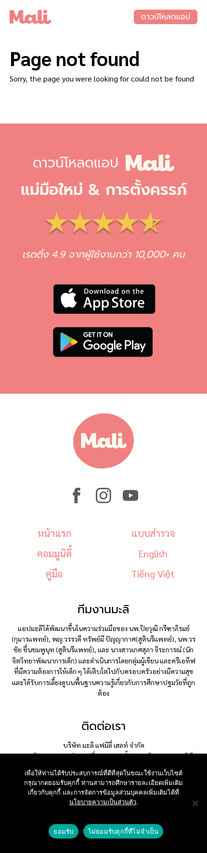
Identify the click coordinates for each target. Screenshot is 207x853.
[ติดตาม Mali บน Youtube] (130, 500)
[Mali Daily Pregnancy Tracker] (72, 17)
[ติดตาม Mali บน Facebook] (76, 500)
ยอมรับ (63, 831)
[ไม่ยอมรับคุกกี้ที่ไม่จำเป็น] (195, 803)
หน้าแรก (54, 533)
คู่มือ (54, 573)
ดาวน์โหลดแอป (165, 17)
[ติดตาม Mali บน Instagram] (103, 500)
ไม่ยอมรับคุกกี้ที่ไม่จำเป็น (123, 831)
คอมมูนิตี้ (54, 553)
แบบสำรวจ (153, 533)
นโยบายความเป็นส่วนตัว (102, 802)
